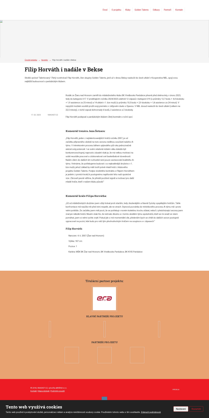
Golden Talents (142, 10)
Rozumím (196, 409)
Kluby (127, 10)
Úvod (105, 10)
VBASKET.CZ (53, 115)
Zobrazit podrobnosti (151, 412)
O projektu (116, 10)
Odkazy (156, 10)
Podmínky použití (58, 391)
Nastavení (181, 409)
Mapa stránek (43, 391)
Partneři (167, 10)
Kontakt (179, 10)
